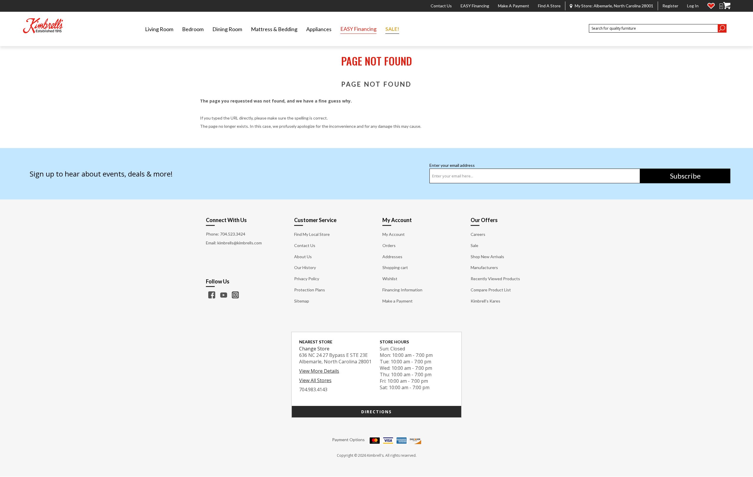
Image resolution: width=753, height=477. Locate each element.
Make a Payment (513, 5)
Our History (305, 267)
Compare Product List (491, 289)
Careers (478, 234)
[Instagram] (235, 294)
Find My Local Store (312, 234)
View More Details (319, 371)
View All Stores (315, 380)
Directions (376, 411)
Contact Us (441, 5)
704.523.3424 (232, 233)
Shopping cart (395, 267)
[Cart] (726, 5)
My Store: (614, 5)
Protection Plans (309, 289)
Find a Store (549, 5)
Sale (474, 245)
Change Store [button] (314, 348)
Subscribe (685, 176)
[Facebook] (212, 294)
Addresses (392, 256)
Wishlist (389, 278)
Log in (693, 5)
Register (670, 5)
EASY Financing (475, 5)
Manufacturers (484, 267)
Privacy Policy (306, 278)
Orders (389, 245)
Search (722, 28)
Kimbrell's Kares (485, 300)
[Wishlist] (711, 5)
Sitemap (301, 300)
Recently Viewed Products (495, 278)
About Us (303, 256)
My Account (393, 234)
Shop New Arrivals (487, 256)
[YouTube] (223, 294)
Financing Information (402, 289)
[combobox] (653, 28)
